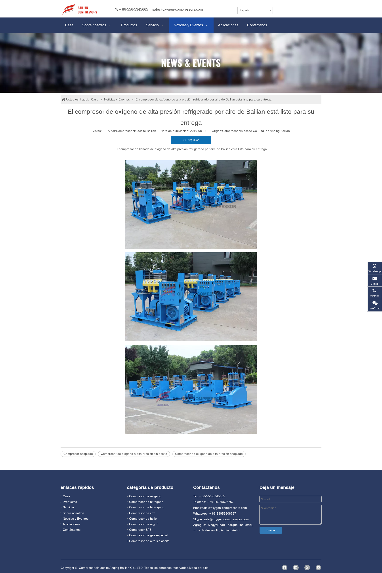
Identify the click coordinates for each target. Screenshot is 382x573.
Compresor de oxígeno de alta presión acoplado (209, 453)
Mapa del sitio (198, 567)
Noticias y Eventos (75, 518)
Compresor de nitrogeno (146, 502)
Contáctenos (71, 529)
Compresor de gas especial (148, 535)
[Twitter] (307, 567)
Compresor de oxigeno (145, 496)
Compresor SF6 (140, 529)
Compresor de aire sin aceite (149, 541)
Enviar (270, 530)
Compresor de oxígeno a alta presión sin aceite (134, 453)
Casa (66, 496)
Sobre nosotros (73, 513)
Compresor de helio (143, 518)
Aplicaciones (71, 524)
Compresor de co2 (142, 513)
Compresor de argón (143, 524)
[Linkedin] (296, 567)
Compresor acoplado (78, 453)
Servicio (68, 507)
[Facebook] (284, 567)
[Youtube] (318, 567)
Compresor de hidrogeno (146, 507)
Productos (70, 502)
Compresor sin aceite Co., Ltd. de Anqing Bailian (256, 131)
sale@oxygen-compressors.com (177, 9)
